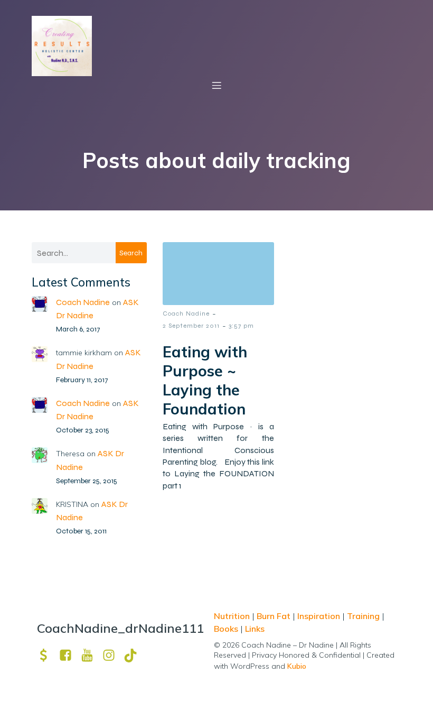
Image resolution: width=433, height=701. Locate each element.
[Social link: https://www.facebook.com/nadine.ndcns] (69, 655)
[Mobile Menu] (216, 85)
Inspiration (318, 616)
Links (255, 628)
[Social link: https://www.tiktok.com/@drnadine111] (134, 655)
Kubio (296, 666)
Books (226, 628)
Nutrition (233, 616)
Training (363, 616)
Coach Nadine (83, 302)
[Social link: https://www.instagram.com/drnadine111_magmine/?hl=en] (113, 655)
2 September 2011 (191, 325)
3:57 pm (241, 325)
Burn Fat (275, 616)
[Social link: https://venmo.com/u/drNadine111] (48, 655)
